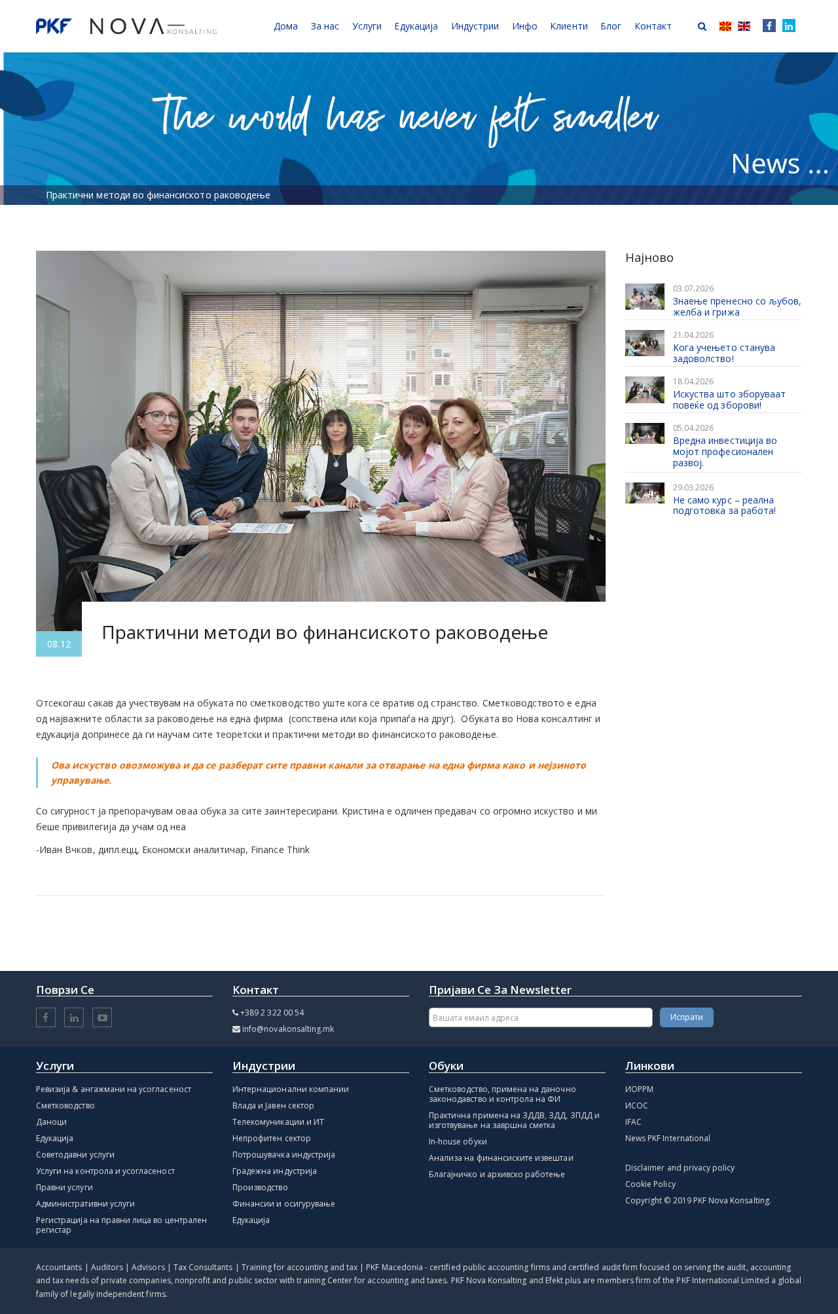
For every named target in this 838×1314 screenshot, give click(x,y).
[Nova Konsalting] (126, 26)
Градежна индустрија (274, 1171)
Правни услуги (64, 1187)
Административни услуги (85, 1203)
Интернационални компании (290, 1089)
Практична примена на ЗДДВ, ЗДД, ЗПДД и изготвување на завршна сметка (514, 1120)
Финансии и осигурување (283, 1203)
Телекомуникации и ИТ (278, 1121)
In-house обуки (458, 1141)
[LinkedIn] (789, 26)
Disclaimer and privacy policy (680, 1167)
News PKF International (667, 1138)
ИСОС (636, 1105)
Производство (260, 1187)
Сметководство (65, 1105)
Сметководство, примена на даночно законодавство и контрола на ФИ (502, 1094)
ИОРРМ (639, 1089)
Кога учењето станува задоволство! (724, 353)
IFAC (633, 1121)
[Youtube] (102, 1018)
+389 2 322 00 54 (272, 1012)
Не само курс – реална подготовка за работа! (724, 505)
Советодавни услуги (75, 1154)
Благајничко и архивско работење (497, 1174)
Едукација (54, 1138)
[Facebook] (766, 26)
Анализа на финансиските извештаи (501, 1157)
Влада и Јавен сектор (273, 1105)
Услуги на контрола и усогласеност (105, 1171)
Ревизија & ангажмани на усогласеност (113, 1089)
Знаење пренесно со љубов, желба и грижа (737, 306)
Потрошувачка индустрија (283, 1154)
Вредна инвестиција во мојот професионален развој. (725, 451)
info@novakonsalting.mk (288, 1028)
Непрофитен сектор (271, 1138)
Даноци (51, 1121)
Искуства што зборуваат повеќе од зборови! (729, 399)
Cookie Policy (650, 1184)
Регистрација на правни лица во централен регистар (121, 1224)
